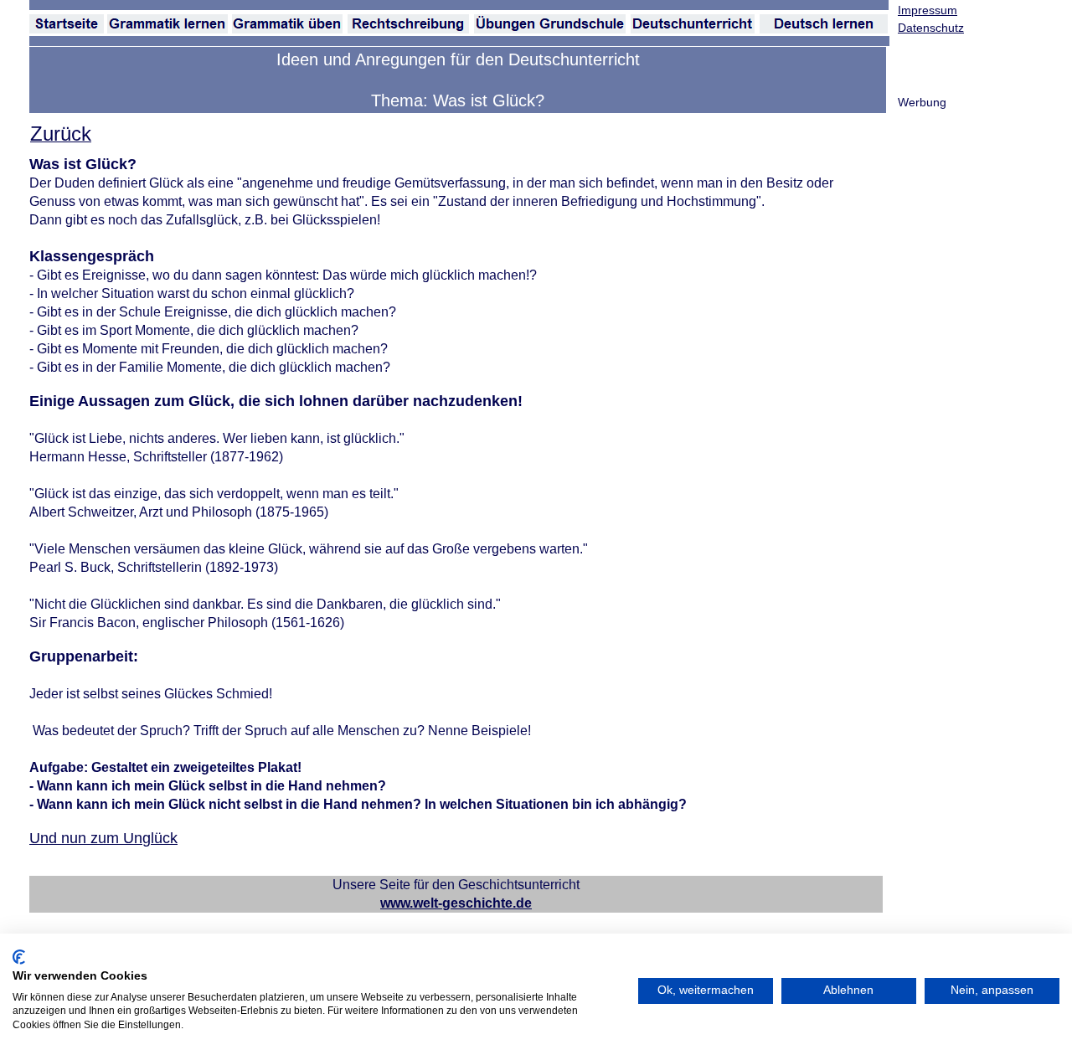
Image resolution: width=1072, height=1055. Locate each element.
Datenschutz (931, 27)
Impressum (927, 10)
